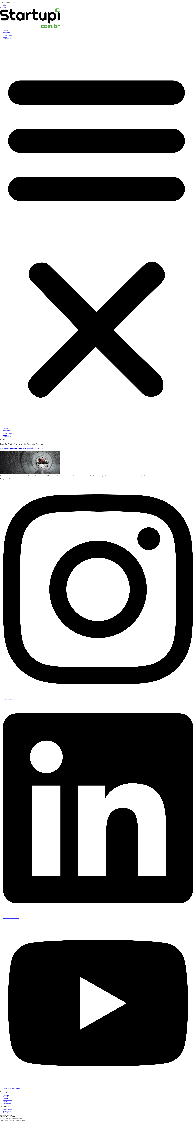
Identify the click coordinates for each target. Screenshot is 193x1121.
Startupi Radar (6, 32)
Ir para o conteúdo (4, 1)
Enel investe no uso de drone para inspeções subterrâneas (22, 448)
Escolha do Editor (7, 35)
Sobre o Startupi (7, 38)
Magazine (5, 33)
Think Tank (5, 30)
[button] (96, 233)
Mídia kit (5, 37)
